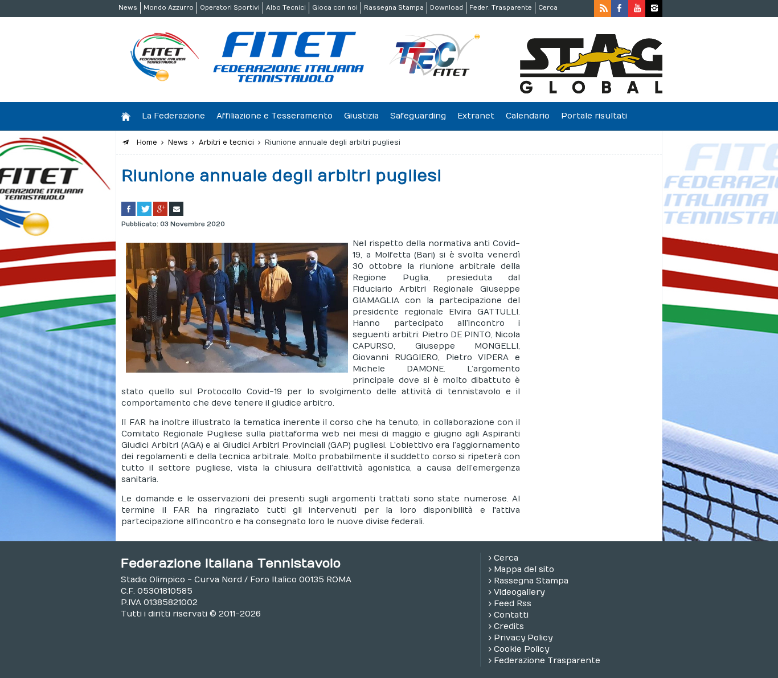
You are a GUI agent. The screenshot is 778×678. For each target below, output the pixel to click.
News (127, 7)
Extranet (475, 116)
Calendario (528, 116)
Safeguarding (418, 116)
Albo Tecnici (286, 7)
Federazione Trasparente (547, 660)
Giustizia (361, 116)
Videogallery (519, 592)
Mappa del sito (524, 569)
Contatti (511, 615)
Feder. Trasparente (500, 7)
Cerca (548, 7)
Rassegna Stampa (394, 7)
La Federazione (173, 116)
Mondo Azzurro (169, 7)
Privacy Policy (523, 638)
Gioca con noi (335, 7)
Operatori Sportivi (230, 7)
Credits (509, 626)
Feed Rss (512, 603)
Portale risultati (594, 116)
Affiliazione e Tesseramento (274, 116)
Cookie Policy (521, 649)
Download (446, 7)
